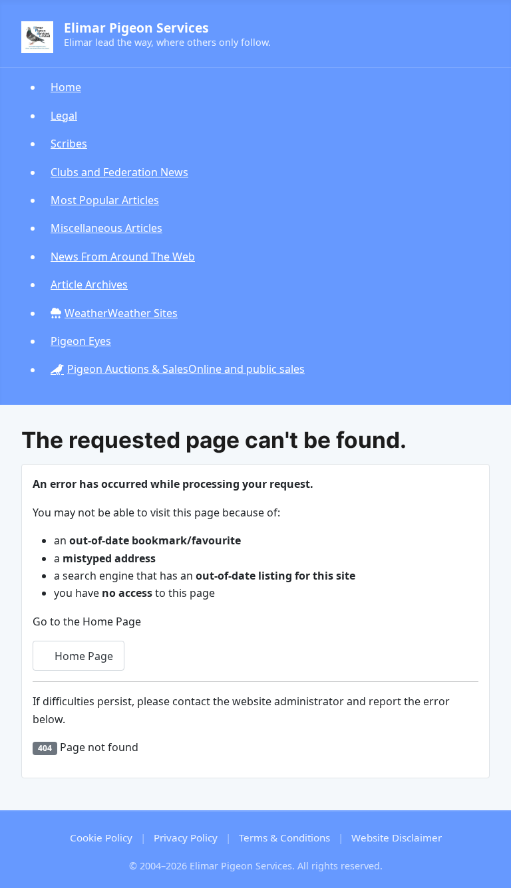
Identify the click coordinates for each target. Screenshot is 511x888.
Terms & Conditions (284, 837)
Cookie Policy (101, 837)
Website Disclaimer (396, 837)
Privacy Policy (186, 837)
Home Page (82, 656)
